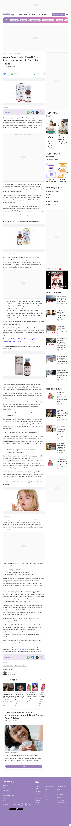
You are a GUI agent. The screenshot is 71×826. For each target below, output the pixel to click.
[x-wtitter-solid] (37, 112)
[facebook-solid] (32, 112)
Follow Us (5, 804)
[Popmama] (8, 14)
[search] (50, 14)
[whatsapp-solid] (28, 112)
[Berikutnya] (45, 690)
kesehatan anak (23, 649)
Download (5, 809)
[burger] (67, 14)
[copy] (41, 112)
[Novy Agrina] (5, 673)
